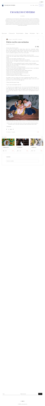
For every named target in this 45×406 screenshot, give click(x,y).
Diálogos (26, 33)
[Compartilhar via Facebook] (6, 129)
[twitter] (22, 401)
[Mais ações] (38, 39)
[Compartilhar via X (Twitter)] (8, 129)
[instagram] (23, 401)
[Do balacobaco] (22, 142)
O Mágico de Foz (6, 147)
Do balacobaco (19, 147)
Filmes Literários (32, 33)
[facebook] (21, 401)
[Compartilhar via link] (13, 129)
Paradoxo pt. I (33, 147)
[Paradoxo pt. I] (36, 142)
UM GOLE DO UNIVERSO (9, 5)
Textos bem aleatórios (19, 33)
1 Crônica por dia (11, 33)
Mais (37, 33)
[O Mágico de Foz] (8, 142)
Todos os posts (4, 33)
